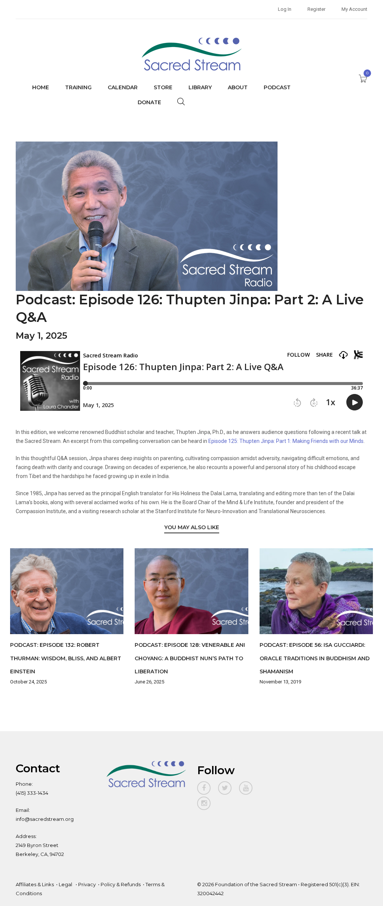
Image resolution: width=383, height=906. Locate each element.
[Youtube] (245, 788)
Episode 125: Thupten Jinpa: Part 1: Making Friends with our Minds (286, 441)
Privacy (87, 884)
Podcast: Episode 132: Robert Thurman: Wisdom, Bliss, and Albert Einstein (65, 658)
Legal (66, 884)
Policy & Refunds (121, 884)
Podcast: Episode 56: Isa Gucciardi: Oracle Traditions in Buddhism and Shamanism (315, 658)
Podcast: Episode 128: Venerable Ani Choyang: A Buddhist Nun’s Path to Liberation (190, 658)
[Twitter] (225, 788)
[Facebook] (204, 788)
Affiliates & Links (35, 884)
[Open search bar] (181, 101)
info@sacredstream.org (45, 819)
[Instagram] (204, 803)
